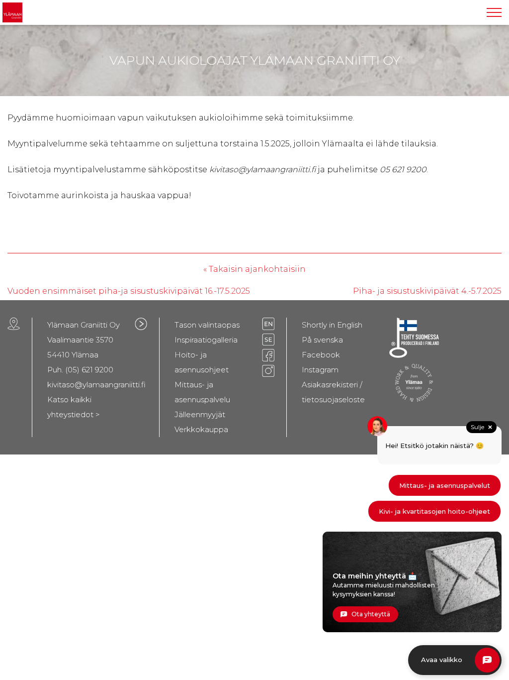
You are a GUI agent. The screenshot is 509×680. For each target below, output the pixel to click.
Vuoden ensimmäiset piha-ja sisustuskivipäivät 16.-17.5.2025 (128, 291)
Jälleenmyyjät (199, 414)
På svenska (322, 339)
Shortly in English (332, 325)
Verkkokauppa (201, 429)
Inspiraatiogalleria (206, 339)
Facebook (321, 354)
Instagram (320, 369)
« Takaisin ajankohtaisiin (254, 269)
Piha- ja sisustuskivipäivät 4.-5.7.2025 (427, 291)
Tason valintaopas (207, 325)
